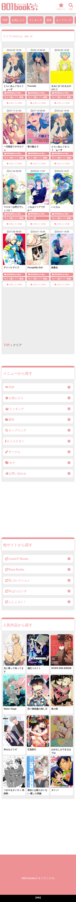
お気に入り (18, 20)
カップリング (64, 20)
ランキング (35, 20)
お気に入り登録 (15, 103)
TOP (4, 20)
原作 (49, 20)
